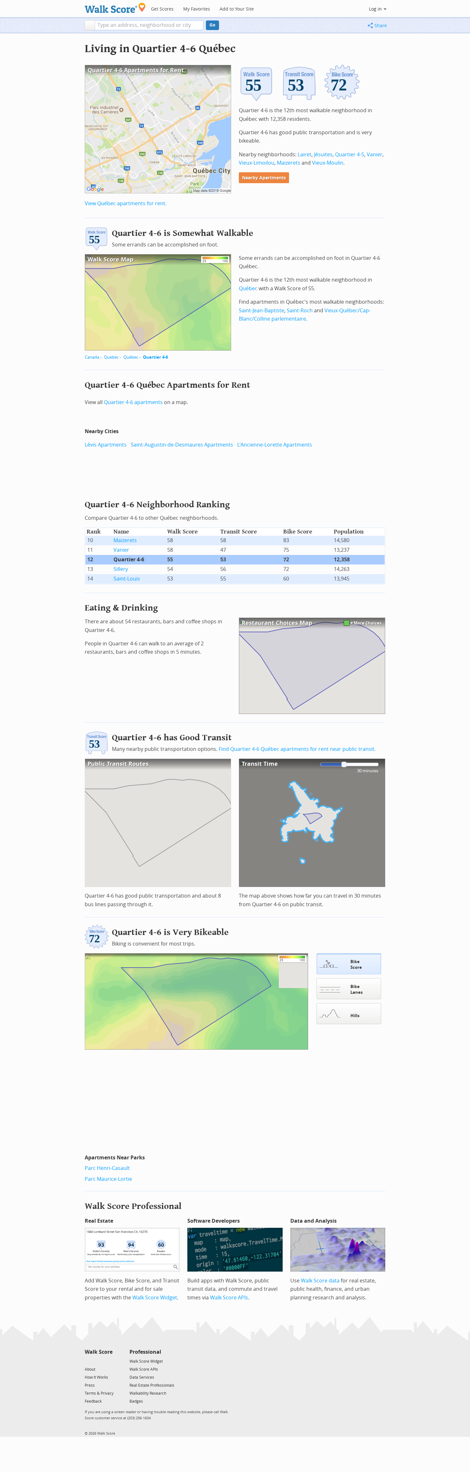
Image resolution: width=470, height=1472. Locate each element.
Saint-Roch (300, 311)
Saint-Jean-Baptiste (261, 311)
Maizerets (288, 163)
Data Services (141, 1377)
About (90, 1369)
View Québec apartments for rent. (126, 203)
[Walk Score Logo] (115, 8)
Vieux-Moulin (327, 163)
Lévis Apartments (106, 445)
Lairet (304, 155)
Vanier (374, 155)
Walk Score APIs (229, 1298)
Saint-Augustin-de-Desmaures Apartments (182, 445)
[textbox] (149, 25)
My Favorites (196, 9)
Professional (145, 1352)
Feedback (93, 1401)
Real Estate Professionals (151, 1385)
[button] (89, 25)
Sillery (121, 569)
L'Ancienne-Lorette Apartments (274, 445)
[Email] (108, 1361)
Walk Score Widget (154, 1298)
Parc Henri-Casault (107, 1168)
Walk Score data (320, 1281)
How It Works (96, 1377)
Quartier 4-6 (155, 357)
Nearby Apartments (264, 178)
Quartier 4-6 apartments (133, 402)
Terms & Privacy (99, 1393)
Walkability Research (147, 1393)
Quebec (111, 357)
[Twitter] (88, 1361)
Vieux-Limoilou (256, 163)
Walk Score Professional (133, 1206)
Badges (136, 1401)
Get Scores (162, 9)
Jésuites (323, 155)
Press (90, 1385)
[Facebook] (98, 1361)
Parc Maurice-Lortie (108, 1179)
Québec (130, 357)
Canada (92, 357)
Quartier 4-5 (349, 155)
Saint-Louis (127, 579)
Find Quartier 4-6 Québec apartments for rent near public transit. (297, 749)
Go (212, 25)
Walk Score (99, 1352)
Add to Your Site (237, 9)
